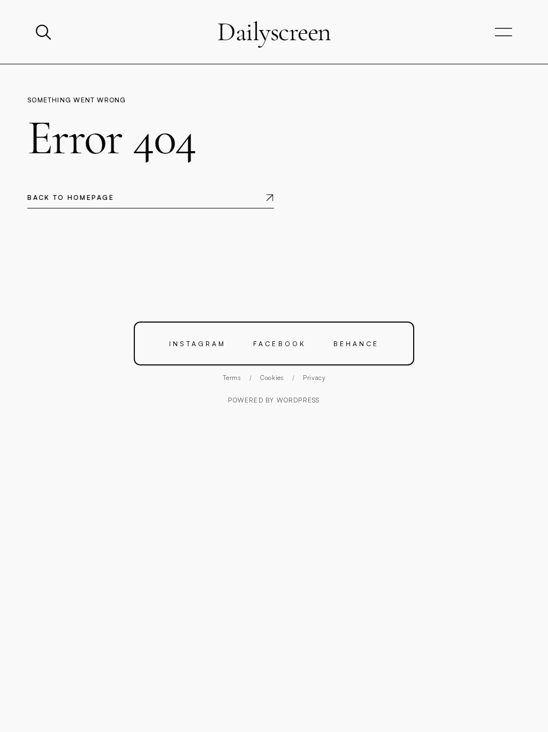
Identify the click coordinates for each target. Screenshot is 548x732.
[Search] (44, 32)
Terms (232, 378)
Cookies (271, 378)
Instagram (197, 343)
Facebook (279, 343)
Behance (356, 343)
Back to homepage (70, 197)
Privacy (314, 378)
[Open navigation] (503, 32)
